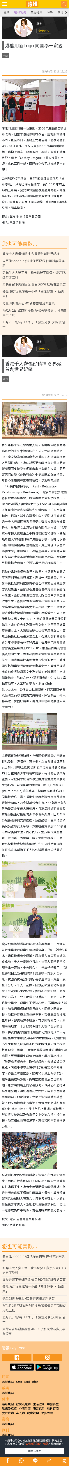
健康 (7, 12)
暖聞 (35, 1382)
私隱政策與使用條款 (36, 1443)
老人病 (20, 1413)
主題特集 (36, 12)
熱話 (27, 1382)
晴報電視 (20, 12)
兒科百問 (53, 1408)
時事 (50, 12)
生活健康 (39, 1404)
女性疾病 (8, 1413)
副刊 (60, 12)
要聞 (19, 1382)
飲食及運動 (23, 1404)
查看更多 (43, 31)
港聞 (5, 55)
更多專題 (47, 1413)
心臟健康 (25, 1408)
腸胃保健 (39, 1408)
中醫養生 (53, 1404)
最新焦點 (8, 1382)
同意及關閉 (34, 1451)
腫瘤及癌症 (9, 1408)
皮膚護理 (33, 1413)
